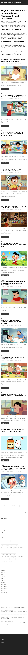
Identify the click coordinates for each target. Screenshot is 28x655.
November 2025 (4, 588)
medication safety (5, 540)
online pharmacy (15, 540)
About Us (2, 642)
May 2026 (3, 576)
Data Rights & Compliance (5, 647)
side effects (14, 545)
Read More (4, 88)
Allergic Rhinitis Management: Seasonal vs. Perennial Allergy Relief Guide (13, 245)
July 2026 (3, 572)
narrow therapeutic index (7, 549)
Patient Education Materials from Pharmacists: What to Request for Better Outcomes (12, 134)
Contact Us (3, 649)
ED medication (4, 552)
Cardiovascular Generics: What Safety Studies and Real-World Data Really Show (14, 612)
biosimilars (12, 552)
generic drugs (16, 543)
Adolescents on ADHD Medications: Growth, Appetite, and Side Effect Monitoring (13, 623)
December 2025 (4, 586)
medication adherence (6, 543)
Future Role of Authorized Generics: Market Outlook (11, 603)
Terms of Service (4, 644)
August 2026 (3, 570)
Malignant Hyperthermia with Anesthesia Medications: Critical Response (11, 322)
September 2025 (4, 592)
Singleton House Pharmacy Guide (11, 2)
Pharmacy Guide (5, 521)
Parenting (3, 530)
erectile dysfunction (6, 561)
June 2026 (3, 574)
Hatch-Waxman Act (19, 549)
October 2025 (3, 590)
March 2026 (3, 580)
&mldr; (14, 505)
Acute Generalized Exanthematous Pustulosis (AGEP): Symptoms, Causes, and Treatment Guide (13, 468)
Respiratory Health (5, 532)
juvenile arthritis (18, 556)
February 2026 (4, 582)
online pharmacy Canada (7, 547)
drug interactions (5, 545)
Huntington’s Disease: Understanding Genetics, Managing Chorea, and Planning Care (13, 283)
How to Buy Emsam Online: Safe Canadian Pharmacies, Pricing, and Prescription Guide (13, 618)
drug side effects (20, 552)
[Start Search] (25, 513)
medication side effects (7, 556)
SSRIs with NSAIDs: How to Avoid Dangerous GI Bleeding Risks (13, 607)
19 (18, 505)
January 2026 (3, 584)
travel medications (18, 547)
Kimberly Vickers (9, 63)
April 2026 (3, 578)
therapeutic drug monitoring (8, 554)
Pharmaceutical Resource (7, 525)
